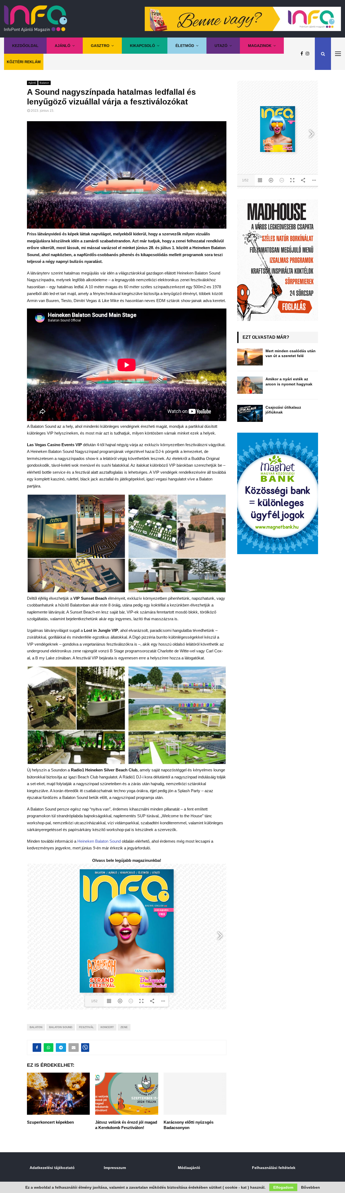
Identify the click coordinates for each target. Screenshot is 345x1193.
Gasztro (100, 45)
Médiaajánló (189, 1167)
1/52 (94, 1001)
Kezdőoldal (25, 45)
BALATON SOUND (60, 1027)
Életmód (184, 45)
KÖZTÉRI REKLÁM (24, 62)
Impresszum (115, 1167)
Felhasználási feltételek (273, 1167)
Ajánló (62, 45)
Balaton (44, 82)
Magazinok (259, 45)
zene (124, 1027)
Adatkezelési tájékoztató (52, 1167)
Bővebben (310, 1187)
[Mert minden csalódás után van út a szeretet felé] (250, 356)
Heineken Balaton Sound (99, 841)
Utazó (221, 45)
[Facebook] (303, 53)
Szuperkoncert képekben (50, 1122)
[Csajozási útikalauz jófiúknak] (250, 413)
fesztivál (86, 1027)
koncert (107, 1027)
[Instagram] (309, 53)
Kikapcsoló (142, 45)
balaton (36, 1027)
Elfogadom (283, 1187)
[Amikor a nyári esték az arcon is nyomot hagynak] (250, 385)
